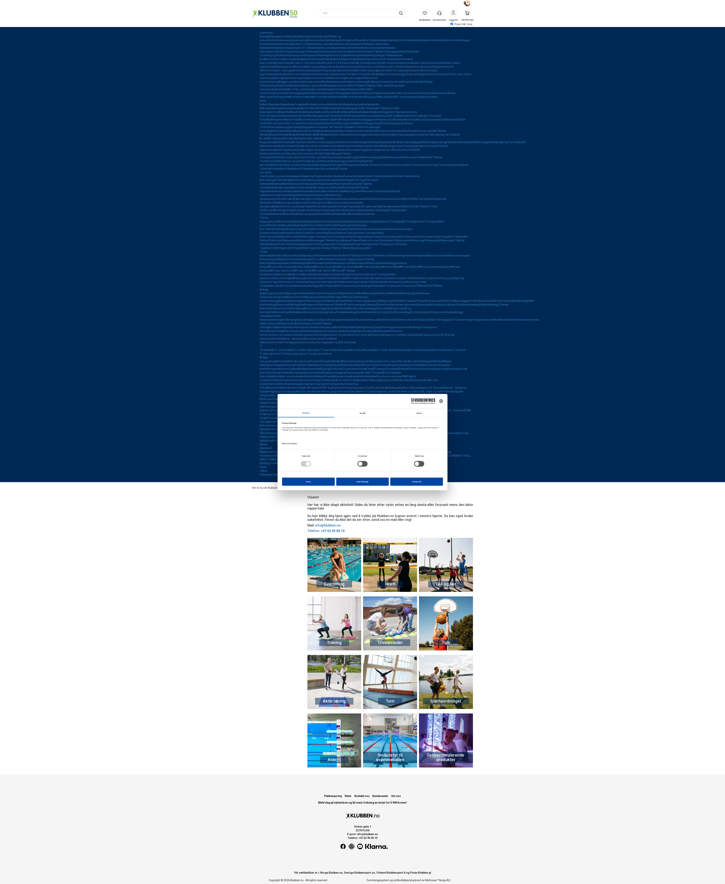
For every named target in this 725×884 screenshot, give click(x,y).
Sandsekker (309, 229)
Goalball (392, 368)
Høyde (313, 123)
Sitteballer (328, 259)
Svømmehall (267, 66)
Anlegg (264, 36)
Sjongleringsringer (372, 206)
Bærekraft (266, 448)
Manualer (287, 225)
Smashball (311, 108)
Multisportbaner (403, 119)
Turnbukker (405, 164)
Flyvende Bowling (352, 361)
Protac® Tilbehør (345, 270)
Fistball (345, 115)
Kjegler (419, 142)
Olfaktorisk (344, 281)
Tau (506, 142)
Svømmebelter (347, 51)
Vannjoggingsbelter (395, 51)
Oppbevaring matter (317, 149)
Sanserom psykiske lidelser (399, 334)
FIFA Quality (329, 387)
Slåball (311, 365)
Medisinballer (312, 221)
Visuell (403, 281)
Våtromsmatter (428, 70)
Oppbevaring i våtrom (386, 149)
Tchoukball (434, 115)
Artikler (264, 357)
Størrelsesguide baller (352, 108)
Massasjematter (322, 263)
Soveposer (322, 127)
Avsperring (281, 304)
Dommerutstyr (309, 119)
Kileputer (326, 161)
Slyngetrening (367, 221)
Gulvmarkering (322, 142)
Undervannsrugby (370, 70)
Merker (264, 444)
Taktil (372, 281)
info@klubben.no (328, 525)
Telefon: (326, 531)
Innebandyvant (441, 134)
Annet (399, 55)
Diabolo (277, 206)
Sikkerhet (406, 198)
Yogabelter (315, 247)
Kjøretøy (341, 210)
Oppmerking (411, 304)
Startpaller (336, 40)
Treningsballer (397, 221)
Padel (319, 153)
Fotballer (312, 104)
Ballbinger (294, 304)
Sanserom (266, 278)
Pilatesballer (386, 240)
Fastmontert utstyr (390, 66)
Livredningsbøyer (308, 55)
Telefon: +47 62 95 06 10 (362, 837)
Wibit (370, 89)
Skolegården (267, 331)
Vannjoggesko (342, 93)
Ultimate (432, 365)
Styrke (306, 232)
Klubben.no (274, 487)
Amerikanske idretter (294, 115)
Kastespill (321, 195)
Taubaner (460, 319)
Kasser (279, 149)
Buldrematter (286, 145)
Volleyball (519, 142)
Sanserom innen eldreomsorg (365, 334)
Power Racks (286, 244)
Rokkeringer (497, 142)
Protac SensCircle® (284, 270)
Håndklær (326, 81)
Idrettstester (414, 368)
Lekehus (383, 198)
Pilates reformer (369, 240)
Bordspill (270, 210)
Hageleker (266, 191)
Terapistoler (409, 285)
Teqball (378, 327)
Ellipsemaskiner (374, 236)
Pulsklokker (336, 221)
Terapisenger (364, 285)
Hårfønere (348, 297)
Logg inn (453, 13)
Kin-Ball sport (276, 138)
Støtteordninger (269, 410)
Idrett (263, 100)
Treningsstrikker (427, 93)
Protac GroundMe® (327, 266)
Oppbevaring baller (294, 149)
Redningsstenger (375, 55)
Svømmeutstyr (269, 85)
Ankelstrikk (311, 376)
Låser (288, 229)
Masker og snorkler (313, 85)
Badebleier (280, 44)
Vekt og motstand (407, 93)
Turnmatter (432, 145)
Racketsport (467, 142)
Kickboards (338, 81)
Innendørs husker (299, 202)
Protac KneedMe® (350, 266)
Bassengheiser (298, 300)
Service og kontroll (384, 312)
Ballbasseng (282, 202)
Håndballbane (296, 312)
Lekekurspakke (369, 349)
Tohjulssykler (383, 210)
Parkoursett (276, 240)
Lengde (344, 123)
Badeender (278, 89)
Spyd (378, 123)
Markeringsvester (393, 157)
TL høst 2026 (328, 349)
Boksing (324, 368)
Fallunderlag (301, 198)
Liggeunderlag (293, 127)
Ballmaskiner (325, 304)
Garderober (322, 36)
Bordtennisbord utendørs (305, 327)
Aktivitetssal (297, 308)
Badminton (280, 153)
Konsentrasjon (268, 259)
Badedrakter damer (343, 47)
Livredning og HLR (270, 55)
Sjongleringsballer (306, 206)
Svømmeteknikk (413, 81)
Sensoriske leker (417, 281)
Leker (357, 191)
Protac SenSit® (305, 270)
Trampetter (376, 164)
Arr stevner (275, 123)
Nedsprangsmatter (391, 145)
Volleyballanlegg (489, 304)
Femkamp (452, 433)
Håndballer (344, 104)
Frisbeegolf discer (270, 474)
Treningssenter (293, 342)
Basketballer (287, 104)
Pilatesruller (432, 240)
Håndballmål (308, 134)
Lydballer (279, 285)
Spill (262, 210)
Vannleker (407, 59)
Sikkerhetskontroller (272, 342)
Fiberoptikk (341, 278)
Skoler (263, 402)
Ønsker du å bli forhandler (341, 342)
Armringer (286, 51)
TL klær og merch (270, 353)
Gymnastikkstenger (356, 142)
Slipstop (383, 380)
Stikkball (334, 108)
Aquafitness (325, 376)
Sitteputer (340, 259)
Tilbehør (379, 51)
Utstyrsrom (437, 312)
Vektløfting (335, 225)
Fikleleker (282, 259)
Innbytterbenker (394, 304)
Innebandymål (423, 134)
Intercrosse (369, 115)
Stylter (358, 183)
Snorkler (384, 81)
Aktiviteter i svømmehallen (289, 376)
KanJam (403, 361)
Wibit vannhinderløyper (456, 40)
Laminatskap (320, 297)
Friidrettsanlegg (355, 304)
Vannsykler (389, 93)
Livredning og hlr (425, 66)
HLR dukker (342, 55)
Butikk (327, 300)
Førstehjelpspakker (319, 130)
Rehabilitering (268, 274)
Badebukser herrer (341, 44)
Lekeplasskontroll (483, 319)
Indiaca (335, 134)
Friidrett (264, 123)
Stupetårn (362, 40)
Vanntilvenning (349, 383)
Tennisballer (373, 108)
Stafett (385, 123)
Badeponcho (346, 59)
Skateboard (353, 210)
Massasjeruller (360, 263)
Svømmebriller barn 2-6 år (292, 62)
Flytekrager (312, 51)
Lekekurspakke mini (348, 349)
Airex (272, 421)
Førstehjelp (266, 130)
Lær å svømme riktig (346, 380)
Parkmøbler (521, 319)
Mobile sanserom (426, 334)
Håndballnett (323, 134)
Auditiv (333, 281)
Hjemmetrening (269, 236)
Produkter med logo (280, 70)
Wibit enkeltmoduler (299, 96)
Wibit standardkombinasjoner (360, 96)
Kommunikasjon (460, 255)
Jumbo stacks (389, 361)
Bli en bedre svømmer (389, 376)
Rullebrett (345, 255)
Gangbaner (420, 255)
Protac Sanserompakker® (437, 266)
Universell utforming (398, 40)
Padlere (349, 81)
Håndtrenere (294, 274)
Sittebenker (362, 297)
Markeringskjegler (372, 157)
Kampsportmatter (369, 145)
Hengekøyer (277, 127)
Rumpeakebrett (358, 213)
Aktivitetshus (282, 308)
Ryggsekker (309, 127)
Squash (338, 153)
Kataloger (393, 387)
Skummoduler (292, 164)
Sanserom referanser (296, 281)
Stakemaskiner (412, 236)
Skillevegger (335, 297)
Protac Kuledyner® (373, 266)
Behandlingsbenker (296, 130)
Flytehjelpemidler (270, 51)
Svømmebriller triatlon (446, 62)
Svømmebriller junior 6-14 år (325, 62)
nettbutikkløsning (403, 880)
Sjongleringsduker (328, 206)
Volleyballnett (293, 168)
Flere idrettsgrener (271, 115)
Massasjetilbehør (379, 263)
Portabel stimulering (360, 278)
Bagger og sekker (289, 81)
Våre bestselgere (270, 433)
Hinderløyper (332, 198)
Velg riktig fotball (362, 387)
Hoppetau (386, 142)
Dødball (338, 361)
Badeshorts (359, 44)
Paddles (363, 380)
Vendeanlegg (520, 300)
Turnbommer (391, 164)
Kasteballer (369, 104)
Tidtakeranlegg (377, 40)
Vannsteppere (374, 93)
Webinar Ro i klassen (431, 387)
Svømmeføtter (346, 85)
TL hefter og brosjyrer (308, 349)
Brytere (319, 278)
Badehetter (284, 85)
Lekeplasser (267, 315)
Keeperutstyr (385, 119)
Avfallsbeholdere (504, 319)
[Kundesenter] (439, 13)
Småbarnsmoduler (335, 202)
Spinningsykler (444, 236)
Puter (441, 255)
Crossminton (308, 153)
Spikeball (386, 176)
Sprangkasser (323, 164)
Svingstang (352, 164)
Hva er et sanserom (283, 334)
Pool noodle (281, 93)
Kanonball (356, 104)
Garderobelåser (386, 293)
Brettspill (289, 210)
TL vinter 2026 (386, 349)
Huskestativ (347, 198)
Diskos (305, 123)
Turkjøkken (349, 127)
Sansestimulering (319, 281)
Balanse (290, 191)
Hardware (424, 293)
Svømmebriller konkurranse (385, 62)
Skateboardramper (444, 304)
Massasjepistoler (342, 263)
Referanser (313, 40)
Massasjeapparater (282, 263)
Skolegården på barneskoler (291, 331)
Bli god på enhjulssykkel (287, 391)
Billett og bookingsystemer (320, 66)
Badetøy (371, 376)
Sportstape (433, 119)
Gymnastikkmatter (326, 145)
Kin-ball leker (415, 361)
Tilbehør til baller (390, 108)
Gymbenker (337, 142)
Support (413, 293)
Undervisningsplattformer (421, 74)
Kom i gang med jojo (335, 391)
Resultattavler (364, 312)
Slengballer (298, 108)
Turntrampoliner (448, 164)
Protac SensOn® (325, 270)
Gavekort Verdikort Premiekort (354, 74)
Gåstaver (281, 274)
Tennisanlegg (403, 312)
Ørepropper (398, 85)
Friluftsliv (265, 127)
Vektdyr (370, 259)
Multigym (272, 244)
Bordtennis (410, 111)
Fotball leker (289, 387)
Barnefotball (275, 387)
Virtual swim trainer (459, 74)
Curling (299, 210)
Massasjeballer (303, 263)
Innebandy (371, 134)
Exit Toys (463, 433)
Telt (331, 127)
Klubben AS (266, 436)
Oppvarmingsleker (276, 365)
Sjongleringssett (393, 206)
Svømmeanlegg (269, 300)
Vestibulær (381, 281)
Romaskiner (429, 236)
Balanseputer (308, 255)
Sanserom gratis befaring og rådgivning (440, 278)
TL (261, 346)
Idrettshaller (267, 308)
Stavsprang (396, 123)
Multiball (439, 361)
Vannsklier (437, 40)
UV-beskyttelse (392, 59)
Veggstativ (388, 111)
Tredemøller (460, 236)
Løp (351, 123)
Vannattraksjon (476, 300)
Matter (427, 142)
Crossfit (264, 225)
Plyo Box (325, 221)
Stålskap (307, 297)
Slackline (349, 183)
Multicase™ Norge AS (437, 880)
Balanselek (266, 183)
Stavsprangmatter (414, 145)
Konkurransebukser (377, 44)
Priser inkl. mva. (463, 24)
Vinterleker (266, 213)
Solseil (318, 323)
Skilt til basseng (325, 70)
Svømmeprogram (318, 383)
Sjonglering (266, 206)
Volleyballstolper (311, 168)
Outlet (263, 467)
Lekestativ (394, 198)
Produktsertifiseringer (273, 455)
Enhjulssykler (310, 183)
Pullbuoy (373, 81)
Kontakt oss (272, 440)
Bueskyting (321, 115)
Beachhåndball (279, 134)
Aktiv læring (267, 179)
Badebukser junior (319, 44)
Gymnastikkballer (327, 104)
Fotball (264, 119)
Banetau (293, 36)
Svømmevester (365, 51)
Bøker (292, 179)
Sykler (316, 210)
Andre (371, 213)
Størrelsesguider (269, 406)
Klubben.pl (424, 872)
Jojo (293, 206)
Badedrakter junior (321, 47)
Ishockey (382, 130)
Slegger (370, 123)
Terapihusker (394, 285)
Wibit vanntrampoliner (406, 96)
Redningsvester (328, 51)
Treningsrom (429, 327)
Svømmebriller (268, 62)
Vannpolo (413, 70)
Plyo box (314, 225)
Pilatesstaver (447, 240)
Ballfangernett (276, 119)
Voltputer (463, 164)
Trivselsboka (443, 349)
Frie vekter (266, 229)
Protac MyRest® (411, 266)
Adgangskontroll (278, 36)
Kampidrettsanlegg (316, 312)
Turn (511, 142)
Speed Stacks (373, 176)
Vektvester (392, 229)
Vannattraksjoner (420, 40)
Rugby (424, 115)
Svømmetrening (269, 81)
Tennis (347, 153)
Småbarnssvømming (272, 59)
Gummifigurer (317, 198)
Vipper (469, 319)
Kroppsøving (267, 142)
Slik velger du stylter (432, 391)
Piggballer (318, 285)
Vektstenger (359, 225)
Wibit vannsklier (428, 96)
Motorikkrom (267, 202)
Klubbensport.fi (396, 872)
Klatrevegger (317, 240)
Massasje (265, 263)
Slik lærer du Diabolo (408, 391)
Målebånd (359, 123)
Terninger (360, 179)
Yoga (280, 232)
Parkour (404, 149)
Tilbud (263, 470)
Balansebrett (277, 255)
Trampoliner (381, 191)
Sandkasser (307, 323)
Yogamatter (286, 247)
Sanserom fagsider (271, 281)
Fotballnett (347, 119)
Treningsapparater (325, 244)
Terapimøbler (332, 285)
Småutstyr (340, 70)
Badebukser (267, 44)
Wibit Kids (337, 96)
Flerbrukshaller (384, 308)
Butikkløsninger (368, 293)
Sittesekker (379, 285)
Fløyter (304, 157)
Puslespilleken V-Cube (360, 391)
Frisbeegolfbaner (374, 304)
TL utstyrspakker (285, 349)
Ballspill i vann (314, 89)
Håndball (265, 134)
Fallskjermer (307, 176)
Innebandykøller (405, 134)
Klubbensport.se (364, 872)
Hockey (365, 130)
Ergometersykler (393, 236)
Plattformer (371, 78)
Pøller (447, 255)
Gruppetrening (268, 232)
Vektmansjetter (339, 229)
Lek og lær (266, 172)
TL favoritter (458, 349)
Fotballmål (334, 119)
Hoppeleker (309, 195)
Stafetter (397, 176)
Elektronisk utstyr (369, 66)
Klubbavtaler (282, 380)
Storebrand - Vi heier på (451, 410)
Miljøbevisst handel (271, 451)
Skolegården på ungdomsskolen (327, 331)
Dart (338, 115)
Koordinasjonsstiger (339, 157)
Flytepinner (353, 89)
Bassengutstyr (306, 36)
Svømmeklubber (269, 74)
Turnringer (432, 164)
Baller (263, 104)
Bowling (279, 210)
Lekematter (317, 202)
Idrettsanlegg (361, 119)
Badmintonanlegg (315, 308)
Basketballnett (335, 111)
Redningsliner (357, 55)
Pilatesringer (417, 240)
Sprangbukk (308, 164)
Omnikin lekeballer (314, 138)
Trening (264, 217)
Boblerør (309, 278)
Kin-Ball (393, 115)
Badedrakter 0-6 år (298, 47)
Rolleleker (400, 319)
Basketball (285, 111)
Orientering (414, 115)
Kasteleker (340, 179)
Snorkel (392, 380)
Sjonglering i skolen (385, 391)
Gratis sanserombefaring (310, 334)
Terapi (263, 251)
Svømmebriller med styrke (417, 62)
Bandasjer (279, 130)
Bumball (306, 361)
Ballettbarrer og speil (288, 161)
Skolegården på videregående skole (367, 331)
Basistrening (286, 221)
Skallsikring (402, 293)
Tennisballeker (418, 365)
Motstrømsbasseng (279, 40)
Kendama (317, 391)
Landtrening (361, 81)
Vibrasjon (393, 281)
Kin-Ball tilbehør (293, 138)
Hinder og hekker (318, 157)
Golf (310, 210)
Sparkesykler (367, 210)
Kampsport (382, 115)
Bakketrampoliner (289, 323)
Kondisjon (297, 232)
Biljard (310, 115)
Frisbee (286, 195)
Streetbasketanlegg (467, 304)
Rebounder (410, 157)
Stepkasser (382, 221)
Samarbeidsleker (354, 176)
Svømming (266, 32)
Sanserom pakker (396, 278)
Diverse (441, 93)
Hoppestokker (326, 183)
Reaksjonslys (351, 221)
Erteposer (299, 142)
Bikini (358, 47)
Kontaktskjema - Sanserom (288, 338)
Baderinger (298, 51)
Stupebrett (349, 40)
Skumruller (272, 247)
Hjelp (262, 440)
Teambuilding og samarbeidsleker (280, 176)
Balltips (303, 368)
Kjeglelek (428, 361)
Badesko (390, 47)
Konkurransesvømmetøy (305, 380)
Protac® (317, 259)
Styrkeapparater (304, 244)
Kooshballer (305, 285)
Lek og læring (267, 361)
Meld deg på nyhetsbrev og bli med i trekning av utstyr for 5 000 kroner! (362, 802)
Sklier (415, 198)
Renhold (325, 40)
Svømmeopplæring (271, 78)
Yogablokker (300, 247)
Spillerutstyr (420, 119)
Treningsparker (369, 244)
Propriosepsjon (360, 281)
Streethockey (410, 130)
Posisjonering (348, 285)
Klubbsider (413, 51)
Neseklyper (330, 85)
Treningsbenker (345, 244)
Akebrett (278, 213)
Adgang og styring (270, 293)
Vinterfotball (379, 387)
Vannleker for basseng (394, 70)
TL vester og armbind (318, 353)
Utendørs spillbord (330, 327)
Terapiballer (267, 285)
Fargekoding (322, 176)
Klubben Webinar (409, 387)
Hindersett (374, 142)
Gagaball (376, 361)
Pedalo (335, 255)
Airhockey (281, 361)
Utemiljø (264, 327)
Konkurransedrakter (373, 47)
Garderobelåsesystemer (287, 297)
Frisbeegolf (356, 115)
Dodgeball (301, 104)
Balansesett (295, 183)
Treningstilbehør (269, 157)
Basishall (331, 308)
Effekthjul (329, 278)
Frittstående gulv (305, 145)
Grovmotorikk (368, 255)
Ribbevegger (482, 142)
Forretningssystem (378, 880)
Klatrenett (372, 198)
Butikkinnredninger (347, 66)
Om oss (396, 796)
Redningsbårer (327, 55)
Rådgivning (385, 300)
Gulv (368, 247)
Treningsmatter (415, 221)
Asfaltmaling (281, 179)
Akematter (289, 213)
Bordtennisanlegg (365, 308)
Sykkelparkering (364, 327)
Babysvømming (291, 78)
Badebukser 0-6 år (298, 44)
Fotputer (293, 259)
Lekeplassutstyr (269, 198)
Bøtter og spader (306, 213)
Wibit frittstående (321, 96)
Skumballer (339, 187)
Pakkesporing (333, 796)
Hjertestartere (289, 55)
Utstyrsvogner (352, 149)
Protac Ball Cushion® (282, 266)
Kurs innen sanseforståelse (320, 338)
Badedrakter (267, 47)
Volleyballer (273, 104)
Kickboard (269, 380)
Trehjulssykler (399, 210)
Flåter (363, 89)
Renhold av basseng (304, 70)
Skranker (278, 164)
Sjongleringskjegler (350, 206)
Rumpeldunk (336, 176)
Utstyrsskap (337, 149)
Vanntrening (267, 93)
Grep (357, 244)
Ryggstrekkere (398, 263)
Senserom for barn (336, 334)
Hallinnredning (279, 312)
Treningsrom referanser (392, 244)
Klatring (402, 115)
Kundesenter (380, 796)
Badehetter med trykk (292, 74)
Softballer (323, 108)
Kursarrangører (355, 78)
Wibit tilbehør (385, 96)
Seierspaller (426, 304)
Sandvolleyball (329, 168)
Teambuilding (411, 176)
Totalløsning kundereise (295, 293)
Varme (357, 130)
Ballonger (277, 187)
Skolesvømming (336, 78)
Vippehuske (440, 198)
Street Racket (371, 365)
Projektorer (379, 278)
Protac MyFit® (392, 266)
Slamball (324, 225)
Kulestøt (335, 123)
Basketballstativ (353, 111)
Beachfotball (292, 119)
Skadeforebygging (334, 372)
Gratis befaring (281, 278)
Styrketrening (344, 387)
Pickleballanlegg (346, 312)
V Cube (433, 206)
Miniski (331, 213)
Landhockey (394, 130)
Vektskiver (365, 229)
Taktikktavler (448, 119)
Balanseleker (280, 183)
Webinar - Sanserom (455, 387)
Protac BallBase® (305, 266)
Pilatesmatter (402, 240)
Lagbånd (356, 157)
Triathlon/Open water (378, 85)
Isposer (373, 119)
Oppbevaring (299, 40)
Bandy (373, 130)
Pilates (287, 232)
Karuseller (360, 198)
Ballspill (294, 368)
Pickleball (414, 149)
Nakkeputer (305, 259)
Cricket (332, 115)
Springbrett (339, 164)
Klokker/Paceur (354, 300)
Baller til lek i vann (295, 89)
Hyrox (274, 425)
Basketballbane (345, 308)
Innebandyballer (386, 134)
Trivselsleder (267, 349)
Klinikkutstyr (383, 255)
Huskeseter (363, 319)
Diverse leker (274, 195)
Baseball (306, 191)
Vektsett (347, 225)
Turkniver (361, 127)
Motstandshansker (323, 93)
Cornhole (316, 361)
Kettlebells (275, 225)
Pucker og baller (427, 130)
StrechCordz (396, 81)
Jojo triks (306, 391)
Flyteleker (341, 89)
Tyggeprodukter (356, 259)
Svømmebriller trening (355, 62)
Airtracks (273, 145)
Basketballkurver (317, 111)
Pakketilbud (453, 142)
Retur (348, 796)
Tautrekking (387, 365)
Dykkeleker (328, 89)
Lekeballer (270, 108)
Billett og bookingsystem (324, 293)
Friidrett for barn (292, 123)
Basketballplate (372, 111)
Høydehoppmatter (348, 145)
